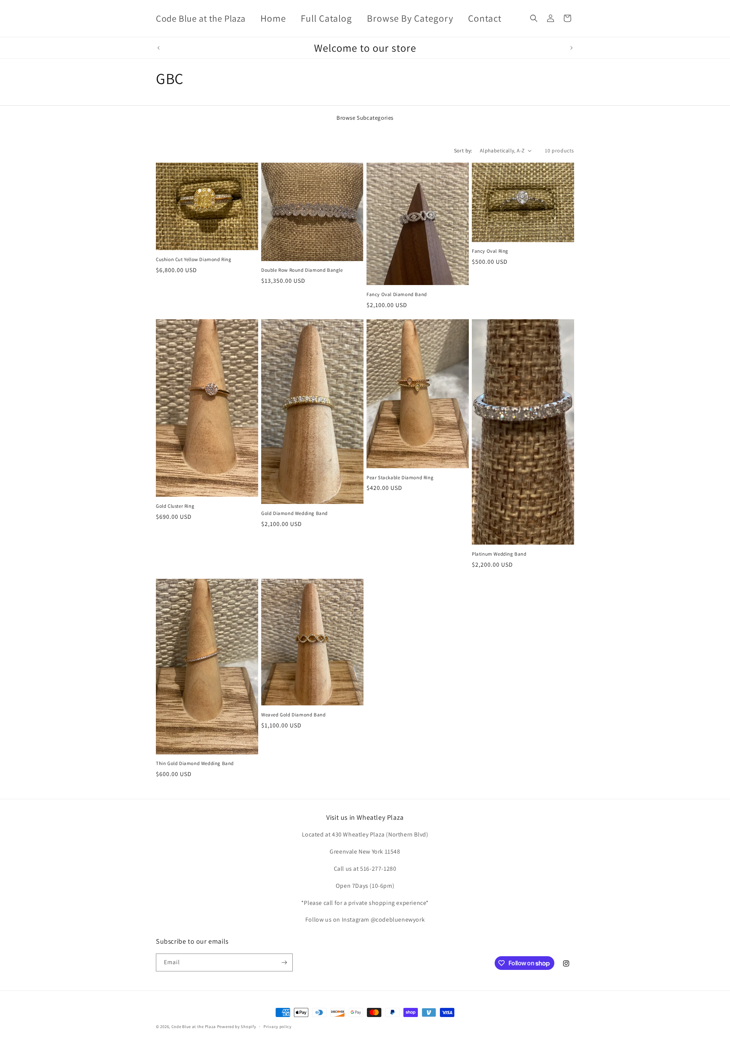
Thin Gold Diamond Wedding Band (195, 763)
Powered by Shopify (236, 1026)
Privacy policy (277, 1026)
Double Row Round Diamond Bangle (302, 270)
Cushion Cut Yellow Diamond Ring (194, 260)
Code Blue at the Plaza (193, 1026)
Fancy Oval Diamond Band (397, 294)
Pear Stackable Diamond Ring (400, 478)
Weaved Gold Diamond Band (293, 715)
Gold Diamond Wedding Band (294, 513)
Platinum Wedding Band (499, 554)
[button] (533, 18)
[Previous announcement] (158, 48)
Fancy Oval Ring (490, 251)
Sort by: (463, 150)
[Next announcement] (571, 48)
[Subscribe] (284, 962)
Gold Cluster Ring (175, 506)
